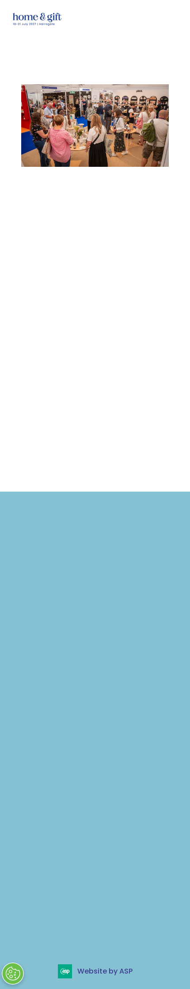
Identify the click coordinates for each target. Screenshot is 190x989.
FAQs (36, 547)
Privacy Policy (52, 559)
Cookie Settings (47, 638)
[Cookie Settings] (13, 974)
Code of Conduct (60, 593)
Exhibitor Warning (59, 570)
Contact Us (47, 582)
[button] (171, 18)
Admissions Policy (60, 604)
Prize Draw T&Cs (57, 616)
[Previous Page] (84, 461)
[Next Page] (105, 461)
